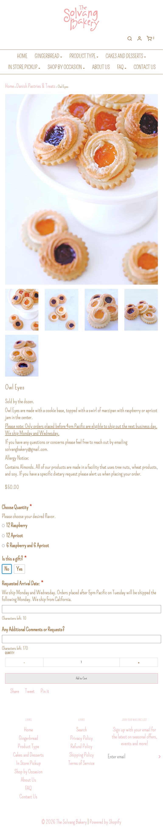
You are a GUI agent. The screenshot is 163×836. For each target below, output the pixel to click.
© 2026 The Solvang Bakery (64, 822)
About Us (101, 67)
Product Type (28, 746)
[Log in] (139, 38)
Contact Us (145, 67)
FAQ (28, 788)
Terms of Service (81, 763)
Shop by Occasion (28, 771)
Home (22, 56)
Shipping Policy (81, 755)
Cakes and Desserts (28, 755)
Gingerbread (28, 738)
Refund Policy (81, 746)
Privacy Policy (81, 738)
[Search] (129, 38)
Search (81, 730)
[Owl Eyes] (22, 310)
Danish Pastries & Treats (35, 86)
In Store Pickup (28, 763)
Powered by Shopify (105, 822)
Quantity (9, 653)
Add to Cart (81, 678)
